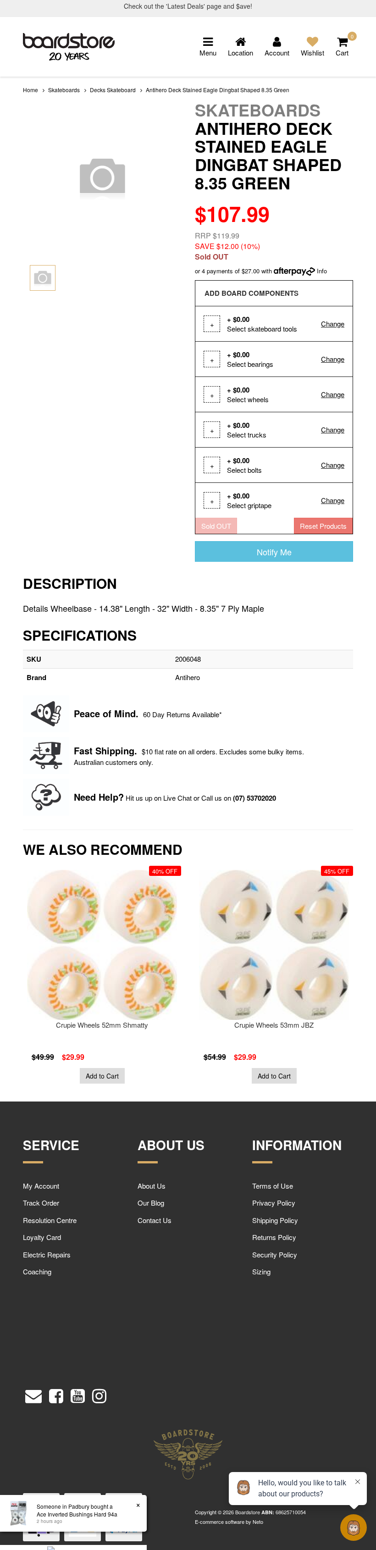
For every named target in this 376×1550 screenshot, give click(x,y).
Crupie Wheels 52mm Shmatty (102, 1025)
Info (322, 270)
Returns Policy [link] (274, 1237)
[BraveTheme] (69, 45)
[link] (56, 1393)
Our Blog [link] (151, 1202)
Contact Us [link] (154, 1220)
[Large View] (42, 278)
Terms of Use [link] (272, 1185)
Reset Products (323, 526)
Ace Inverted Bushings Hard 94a (70, 1514)
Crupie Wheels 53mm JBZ (274, 1025)
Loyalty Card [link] (42, 1237)
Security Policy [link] (274, 1254)
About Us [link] (152, 1185)
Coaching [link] (37, 1271)
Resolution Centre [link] (50, 1220)
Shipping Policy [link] (275, 1220)
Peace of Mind (105, 713)
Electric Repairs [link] (47, 1254)
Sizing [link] (261, 1271)
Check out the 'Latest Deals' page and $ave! (188, 6)
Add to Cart (102, 1075)
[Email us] (33, 1393)
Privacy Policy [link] (273, 1202)
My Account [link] (41, 1185)
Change (332, 323)
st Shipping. (110, 750)
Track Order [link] (41, 1202)
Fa (79, 750)
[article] (102, 977)
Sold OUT (216, 526)
